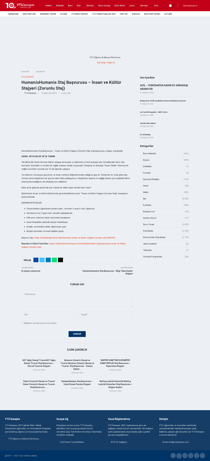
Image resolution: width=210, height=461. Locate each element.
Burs (70, 5)
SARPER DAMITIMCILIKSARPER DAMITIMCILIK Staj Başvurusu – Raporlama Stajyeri (115, 363)
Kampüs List (166, 211)
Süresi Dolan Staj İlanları (166, 237)
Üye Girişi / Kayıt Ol (106, 62)
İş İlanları (166, 205)
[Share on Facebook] (35, 260)
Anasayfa (25, 71)
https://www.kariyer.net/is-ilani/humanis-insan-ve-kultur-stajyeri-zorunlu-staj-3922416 (74, 237)
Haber (48, 5)
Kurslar (144, 5)
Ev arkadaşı (145, 134)
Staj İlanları (40, 71)
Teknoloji (166, 250)
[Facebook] (184, 14)
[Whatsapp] (201, 14)
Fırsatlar (166, 173)
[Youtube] (197, 14)
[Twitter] (188, 14)
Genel (166, 185)
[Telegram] (204, 14)
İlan (79, 5)
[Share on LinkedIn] (48, 260)
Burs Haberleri (166, 153)
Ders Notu (120, 5)
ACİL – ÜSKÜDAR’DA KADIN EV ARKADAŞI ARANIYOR (164, 87)
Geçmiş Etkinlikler (166, 179)
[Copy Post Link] (60, 260)
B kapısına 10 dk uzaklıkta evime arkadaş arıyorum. (163, 101)
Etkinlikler (166, 166)
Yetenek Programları (166, 256)
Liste (132, 5)
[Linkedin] (194, 14)
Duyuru (166, 160)
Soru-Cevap (104, 5)
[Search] (202, 5)
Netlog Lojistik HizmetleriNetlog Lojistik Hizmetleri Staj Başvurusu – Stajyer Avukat (115, 384)
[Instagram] (191, 14)
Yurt (156, 5)
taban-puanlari (166, 243)
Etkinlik (60, 5)
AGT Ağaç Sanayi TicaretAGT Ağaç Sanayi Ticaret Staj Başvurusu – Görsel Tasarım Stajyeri (39, 363)
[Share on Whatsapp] (54, 260)
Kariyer (90, 5)
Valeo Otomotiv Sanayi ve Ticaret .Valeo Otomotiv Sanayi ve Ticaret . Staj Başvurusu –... (39, 384)
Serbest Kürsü (166, 218)
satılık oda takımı (148, 123)
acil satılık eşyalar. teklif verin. (154, 112)
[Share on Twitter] (42, 260)
